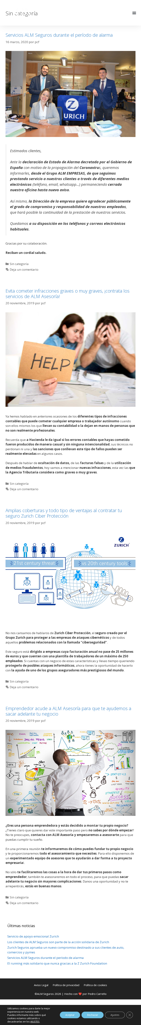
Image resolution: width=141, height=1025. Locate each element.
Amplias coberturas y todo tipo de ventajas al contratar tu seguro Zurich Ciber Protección (64, 513)
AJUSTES (34, 1021)
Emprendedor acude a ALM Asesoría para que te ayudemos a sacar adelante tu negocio (68, 711)
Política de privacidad (66, 985)
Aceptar (70, 1015)
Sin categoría (19, 264)
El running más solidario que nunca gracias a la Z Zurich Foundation (57, 963)
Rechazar (92, 1015)
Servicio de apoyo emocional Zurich (33, 936)
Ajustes (115, 1015)
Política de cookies (95, 985)
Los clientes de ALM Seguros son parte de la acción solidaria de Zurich (58, 942)
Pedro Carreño (97, 994)
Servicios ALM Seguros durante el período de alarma (59, 35)
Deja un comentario (24, 269)
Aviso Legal (41, 985)
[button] (134, 13)
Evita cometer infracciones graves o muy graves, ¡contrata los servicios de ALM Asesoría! (67, 293)
